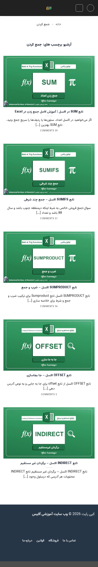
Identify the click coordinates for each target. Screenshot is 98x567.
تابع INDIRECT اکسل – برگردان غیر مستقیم (49, 463)
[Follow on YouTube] (32, 527)
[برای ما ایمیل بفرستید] (49, 527)
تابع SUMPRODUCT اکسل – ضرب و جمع (49, 288)
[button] (90, 8)
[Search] (79, 8)
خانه (58, 24)
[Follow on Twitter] (54, 527)
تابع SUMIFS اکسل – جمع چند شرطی (49, 200)
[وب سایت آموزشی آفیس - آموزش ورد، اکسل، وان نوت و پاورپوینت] (49, 8)
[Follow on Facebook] (71, 527)
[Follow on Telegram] (26, 527)
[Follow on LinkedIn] (38, 527)
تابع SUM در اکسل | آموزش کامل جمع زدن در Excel (49, 112)
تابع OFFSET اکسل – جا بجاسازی (49, 375)
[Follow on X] (60, 527)
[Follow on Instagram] (65, 527)
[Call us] (43, 527)
